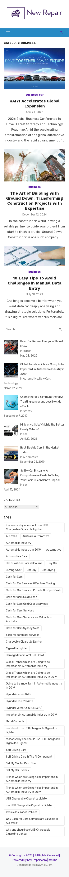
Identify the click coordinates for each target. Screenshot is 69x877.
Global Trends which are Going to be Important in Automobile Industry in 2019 (31, 675)
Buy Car (52, 563)
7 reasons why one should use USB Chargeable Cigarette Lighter (27, 527)
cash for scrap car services (22, 635)
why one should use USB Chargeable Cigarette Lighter (28, 831)
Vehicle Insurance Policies (21, 812)
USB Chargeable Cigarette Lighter (27, 798)
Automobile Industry (18, 543)
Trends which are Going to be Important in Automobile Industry (32, 779)
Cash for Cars (14, 576)
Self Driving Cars (16, 750)
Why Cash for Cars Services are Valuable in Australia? (32, 821)
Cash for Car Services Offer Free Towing (30, 583)
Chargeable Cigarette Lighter (24, 641)
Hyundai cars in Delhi (18, 694)
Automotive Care (16, 556)
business (31, 94)
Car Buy (31, 570)
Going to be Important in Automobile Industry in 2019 (34, 685)
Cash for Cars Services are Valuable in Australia (29, 619)
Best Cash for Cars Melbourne (24, 563)
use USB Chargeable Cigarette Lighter (29, 805)
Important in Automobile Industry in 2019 (31, 714)
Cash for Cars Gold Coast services (27, 603)
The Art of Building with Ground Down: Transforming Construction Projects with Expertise (34, 201)
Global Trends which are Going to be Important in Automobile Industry (28, 664)
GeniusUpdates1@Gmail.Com (35, 865)
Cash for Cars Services (20, 610)
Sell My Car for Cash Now (21, 763)
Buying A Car (13, 570)
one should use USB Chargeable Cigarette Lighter (31, 730)
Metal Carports (15, 721)
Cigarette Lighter (16, 648)
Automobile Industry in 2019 (23, 549)
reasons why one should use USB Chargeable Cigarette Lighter (33, 741)
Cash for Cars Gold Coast (21, 597)
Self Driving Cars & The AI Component (29, 756)
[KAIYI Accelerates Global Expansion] (34, 68)
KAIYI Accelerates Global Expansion (34, 103)
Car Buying (48, 570)
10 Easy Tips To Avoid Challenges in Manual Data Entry (34, 283)
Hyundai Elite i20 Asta (19, 701)
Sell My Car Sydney (17, 770)
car (41, 94)
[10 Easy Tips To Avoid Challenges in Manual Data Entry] (34, 256)
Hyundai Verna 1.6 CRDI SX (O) (24, 708)
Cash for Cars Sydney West (22, 628)
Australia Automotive (35, 536)
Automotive (53, 549)
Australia (11, 536)
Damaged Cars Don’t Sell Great (25, 655)
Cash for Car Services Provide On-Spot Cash (33, 590)
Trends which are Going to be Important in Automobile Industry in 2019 (32, 790)
